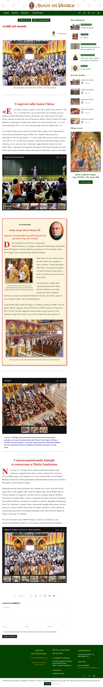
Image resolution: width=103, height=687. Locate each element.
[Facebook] (31, 596)
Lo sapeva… (84, 34)
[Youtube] (94, 676)
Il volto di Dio (86, 69)
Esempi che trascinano (87, 55)
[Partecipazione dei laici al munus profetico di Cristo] (75, 46)
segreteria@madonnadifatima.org (88, 667)
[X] (35, 596)
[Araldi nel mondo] (75, 27)
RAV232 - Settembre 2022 (41, 20)
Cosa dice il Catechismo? (88, 44)
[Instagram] (89, 676)
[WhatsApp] (40, 596)
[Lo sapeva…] (75, 36)
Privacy (34, 662)
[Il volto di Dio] (75, 68)
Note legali (41, 662)
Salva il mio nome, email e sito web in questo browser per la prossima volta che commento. (31, 632)
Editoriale (84, 66)
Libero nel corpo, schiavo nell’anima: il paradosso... (90, 59)
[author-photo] (82, 83)
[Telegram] (54, 596)
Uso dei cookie (39, 664)
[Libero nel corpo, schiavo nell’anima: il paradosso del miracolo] (75, 57)
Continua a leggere (85, 182)
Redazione (62, 33)
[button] (98, 13)
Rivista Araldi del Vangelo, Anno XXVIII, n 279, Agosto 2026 (85, 175)
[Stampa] (49, 596)
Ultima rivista (76, 128)
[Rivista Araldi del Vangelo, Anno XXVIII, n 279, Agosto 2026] (86, 152)
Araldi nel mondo (24, 20)
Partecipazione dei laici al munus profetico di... (90, 48)
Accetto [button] (47, 684)
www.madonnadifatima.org (39, 658)
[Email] (45, 596)
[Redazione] (54, 34)
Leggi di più (56, 684)
